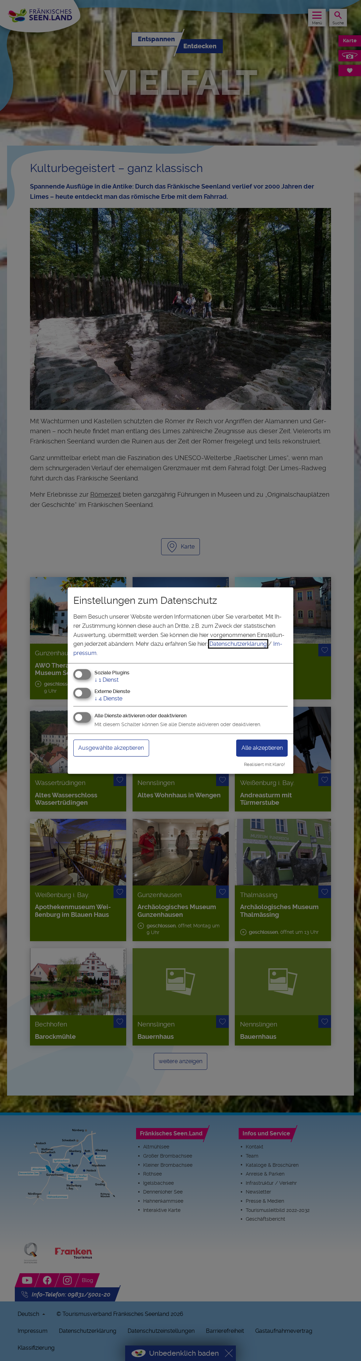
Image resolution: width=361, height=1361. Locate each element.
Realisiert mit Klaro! (264, 764)
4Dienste (108, 698)
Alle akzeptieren (262, 747)
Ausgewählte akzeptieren (111, 747)
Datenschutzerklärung (238, 643)
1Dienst (106, 680)
